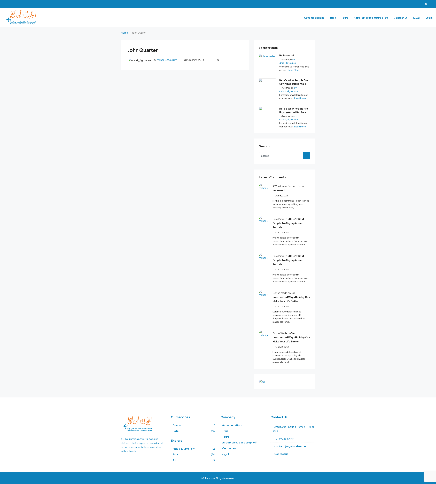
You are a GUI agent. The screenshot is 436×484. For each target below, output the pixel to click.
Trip (175, 460)
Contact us (401, 17)
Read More (293, 70)
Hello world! (286, 55)
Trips (333, 17)
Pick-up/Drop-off (184, 448)
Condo (177, 425)
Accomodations (314, 17)
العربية (416, 17)
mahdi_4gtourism (167, 59)
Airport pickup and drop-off (371, 17)
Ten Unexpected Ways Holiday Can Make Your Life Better (291, 297)
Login (429, 17)
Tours (344, 17)
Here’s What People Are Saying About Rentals (293, 82)
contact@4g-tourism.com (291, 446)
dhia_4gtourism (288, 63)
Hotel (176, 430)
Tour (175, 454)
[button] (427, 4)
